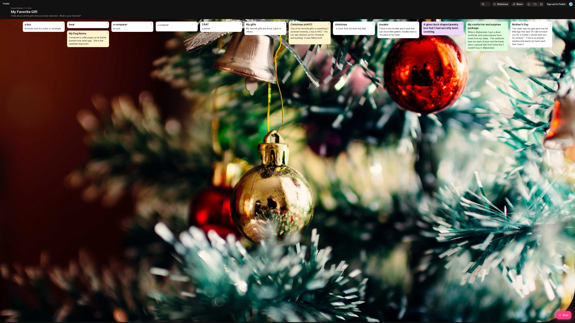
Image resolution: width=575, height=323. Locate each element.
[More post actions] (63, 24)
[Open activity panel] (529, 4)
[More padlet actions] (541, 4)
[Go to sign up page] (570, 4)
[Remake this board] (535, 4)
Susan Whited (17, 8)
